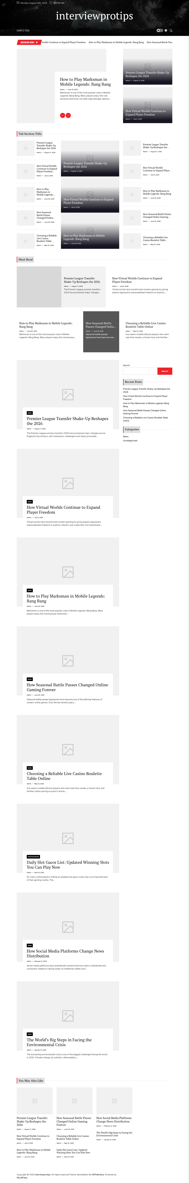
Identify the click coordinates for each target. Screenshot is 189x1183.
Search (126, 365)
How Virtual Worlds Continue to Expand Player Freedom (146, 112)
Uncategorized (33, 856)
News (30, 413)
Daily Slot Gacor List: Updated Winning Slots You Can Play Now (68, 865)
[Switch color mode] (162, 30)
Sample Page (23, 30)
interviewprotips (94, 15)
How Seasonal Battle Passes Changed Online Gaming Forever (152, 42)
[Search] (171, 30)
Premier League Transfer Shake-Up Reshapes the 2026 (147, 74)
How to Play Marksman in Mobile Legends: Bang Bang (90, 42)
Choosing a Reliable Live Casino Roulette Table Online (47, 239)
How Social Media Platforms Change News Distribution (65, 953)
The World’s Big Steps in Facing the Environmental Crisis (59, 1042)
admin (62, 94)
